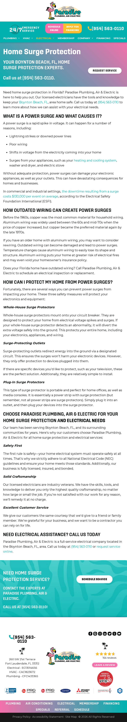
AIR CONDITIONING (39, 703)
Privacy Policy (22, 716)
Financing (103, 38)
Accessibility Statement (48, 716)
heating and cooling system (95, 160)
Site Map (71, 716)
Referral (62, 709)
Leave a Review (104, 664)
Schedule (82, 709)
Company (84, 38)
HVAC (26, 38)
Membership (66, 38)
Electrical (43, 38)
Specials (119, 38)
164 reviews (109, 657)
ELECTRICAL (66, 703)
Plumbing (10, 38)
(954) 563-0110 (38, 77)
